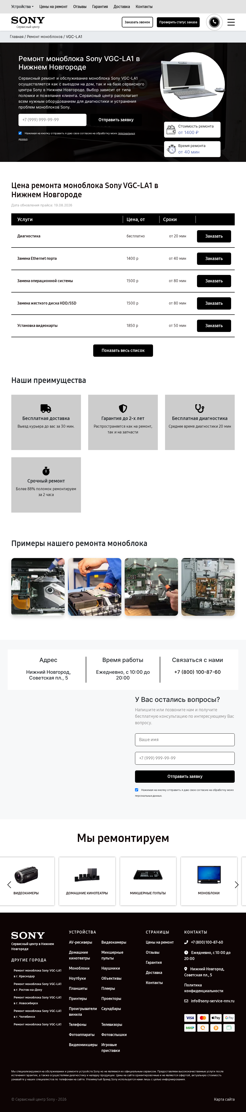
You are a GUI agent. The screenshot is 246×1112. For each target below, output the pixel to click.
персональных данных (148, 795)
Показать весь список (123, 350)
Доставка (122, 6)
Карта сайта (224, 1099)
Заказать (214, 236)
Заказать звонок (137, 22)
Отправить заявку (116, 119)
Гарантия (100, 6)
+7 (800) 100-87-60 (197, 672)
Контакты (144, 6)
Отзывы (79, 6)
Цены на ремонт (53, 6)
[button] (9, 885)
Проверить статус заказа (178, 22)
